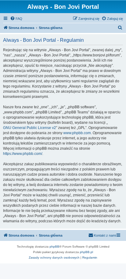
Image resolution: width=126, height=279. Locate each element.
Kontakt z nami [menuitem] (105, 235)
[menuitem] (16, 18)
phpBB (54, 246)
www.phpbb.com (77, 133)
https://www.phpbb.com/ (22, 154)
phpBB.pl (86, 252)
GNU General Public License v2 (29, 128)
